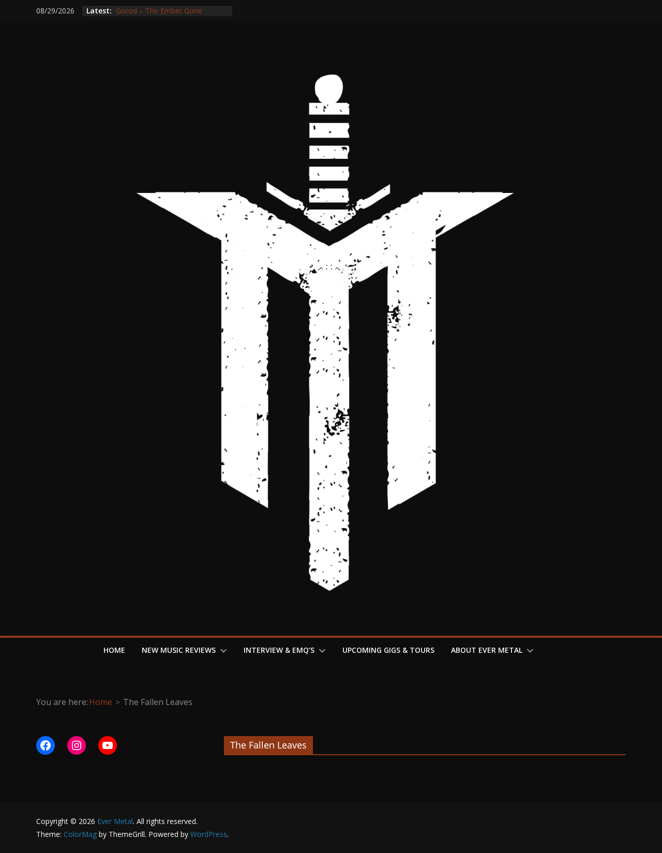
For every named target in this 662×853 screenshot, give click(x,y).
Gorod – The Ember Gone (158, 12)
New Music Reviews (179, 650)
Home (114, 650)
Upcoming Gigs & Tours (388, 650)
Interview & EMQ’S (279, 650)
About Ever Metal (486, 650)
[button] (221, 651)
